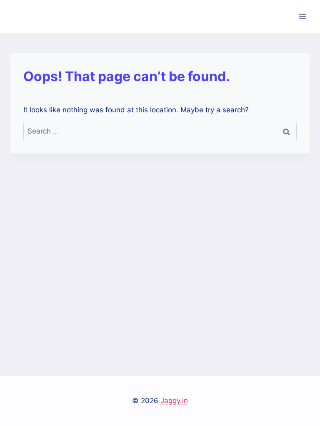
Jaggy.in (174, 400)
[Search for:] (160, 131)
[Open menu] (302, 16)
